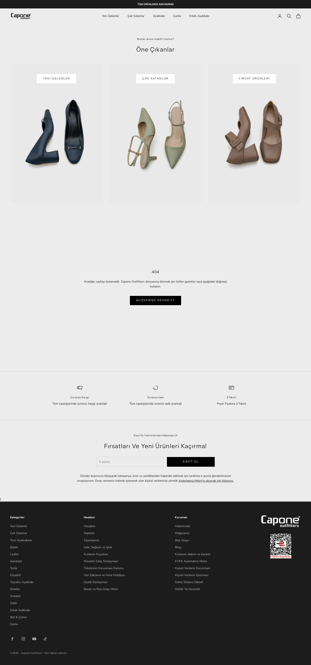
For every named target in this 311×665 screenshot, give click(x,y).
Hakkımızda (182, 526)
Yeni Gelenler (110, 16)
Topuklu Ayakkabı (21, 582)
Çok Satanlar (136, 16)
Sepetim (89, 533)
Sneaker (15, 596)
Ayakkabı (159, 16)
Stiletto (15, 589)
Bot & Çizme (18, 617)
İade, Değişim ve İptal (98, 547)
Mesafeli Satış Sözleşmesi (101, 561)
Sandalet (16, 561)
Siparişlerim (91, 540)
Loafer (14, 554)
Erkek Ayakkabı (199, 16)
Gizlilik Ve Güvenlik (187, 589)
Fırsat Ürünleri (254, 78)
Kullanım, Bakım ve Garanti (192, 554)
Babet (14, 547)
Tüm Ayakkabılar (21, 540)
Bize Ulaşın (182, 540)
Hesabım (89, 526)
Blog (178, 547)
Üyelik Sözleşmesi (95, 582)
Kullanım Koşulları (96, 554)
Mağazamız (182, 533)
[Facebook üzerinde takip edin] (12, 639)
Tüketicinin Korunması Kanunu (104, 568)
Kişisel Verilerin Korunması (192, 568)
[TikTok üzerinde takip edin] (45, 639)
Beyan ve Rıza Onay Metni (101, 589)
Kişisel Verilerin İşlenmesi (191, 575)
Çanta (177, 16)
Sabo (13, 603)
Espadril (15, 575)
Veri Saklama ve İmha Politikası (104, 575)
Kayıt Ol (191, 462)
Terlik (13, 568)
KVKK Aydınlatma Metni (191, 561)
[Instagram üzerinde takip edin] (23, 639)
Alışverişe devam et (155, 300)
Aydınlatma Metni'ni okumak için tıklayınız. (206, 481)
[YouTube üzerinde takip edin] (34, 639)
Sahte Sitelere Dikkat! (189, 582)
